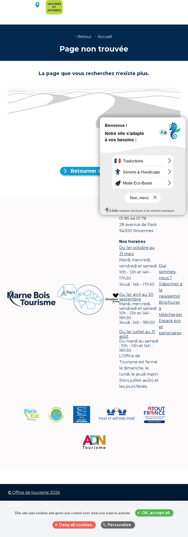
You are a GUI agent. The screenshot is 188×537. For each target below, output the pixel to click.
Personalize (119, 525)
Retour (84, 36)
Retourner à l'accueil (96, 171)
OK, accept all (156, 513)
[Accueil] (19, 11)
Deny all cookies (75, 525)
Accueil (105, 36)
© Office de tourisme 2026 (34, 492)
